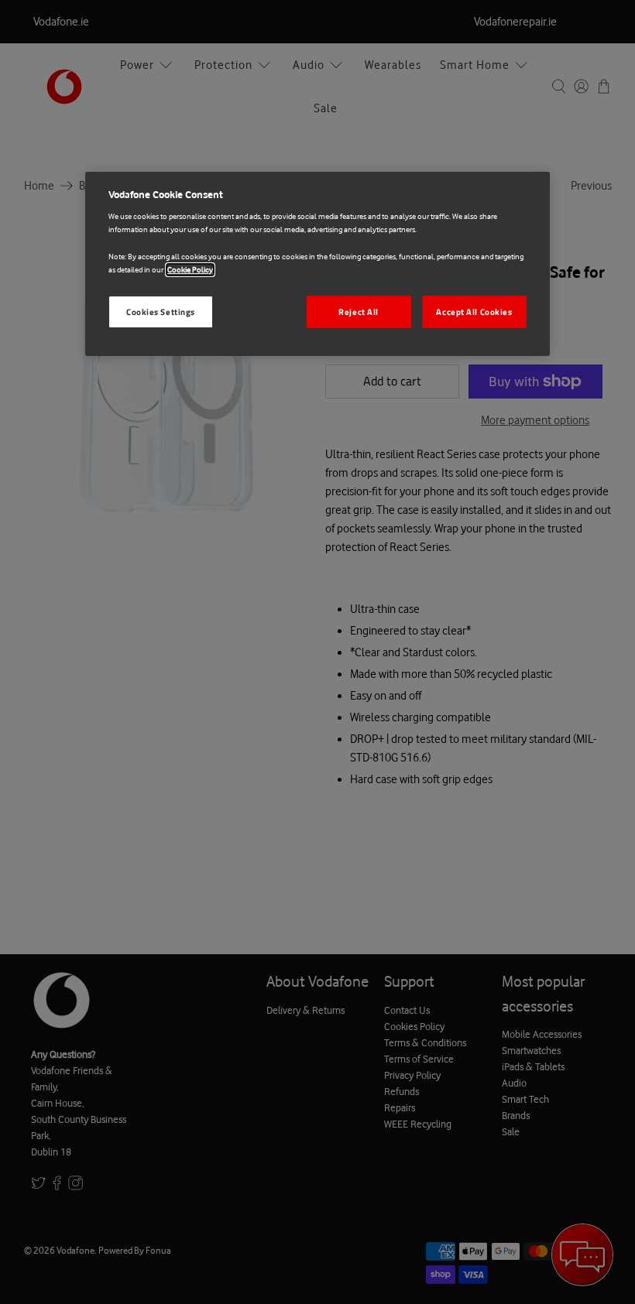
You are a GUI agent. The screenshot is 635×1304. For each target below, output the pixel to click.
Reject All (358, 311)
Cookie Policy (190, 270)
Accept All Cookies (474, 311)
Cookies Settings (160, 311)
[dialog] (317, 264)
